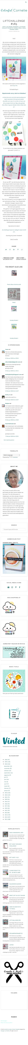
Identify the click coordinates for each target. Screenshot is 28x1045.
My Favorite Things (11, 28)
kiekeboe (16, 26)
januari (6, 790)
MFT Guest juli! (14, 857)
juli (5, 777)
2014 (6, 812)
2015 (6, 810)
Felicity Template (15, 1029)
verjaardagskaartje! (16, 933)
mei (5, 781)
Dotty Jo (7, 394)
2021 (6, 797)
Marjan (7, 403)
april (5, 784)
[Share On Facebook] (10, 249)
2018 (6, 804)
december (7, 766)
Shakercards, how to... (11, 543)
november (7, 768)
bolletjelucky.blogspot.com (13, 374)
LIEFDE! (11, 945)
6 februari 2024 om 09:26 (12, 358)
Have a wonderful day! (16, 832)
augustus (6, 775)
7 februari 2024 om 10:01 (12, 436)
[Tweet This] (6, 249)
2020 (6, 799)
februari (6, 788)
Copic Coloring (7, 26)
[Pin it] (18, 249)
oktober (6, 770)
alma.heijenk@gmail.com (12, 362)
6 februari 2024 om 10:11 (12, 371)
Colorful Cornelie (8, 1029)
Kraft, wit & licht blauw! (17, 895)
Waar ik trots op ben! (6, 1022)
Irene (6, 349)
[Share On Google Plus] (14, 249)
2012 (6, 817)
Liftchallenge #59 (15, 920)
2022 (6, 795)
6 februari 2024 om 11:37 (12, 391)
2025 (6, 761)
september (7, 773)
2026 (6, 759)
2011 (6, 819)
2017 (6, 806)
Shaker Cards (14, 29)
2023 (6, 792)
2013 (6, 815)
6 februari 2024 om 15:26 (12, 420)
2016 (6, 808)
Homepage (4, 1020)
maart (6, 786)
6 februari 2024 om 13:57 (12, 399)
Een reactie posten (9, 440)
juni (5, 779)
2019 (6, 801)
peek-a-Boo (22, 28)
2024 (6, 764)
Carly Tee (14, 85)
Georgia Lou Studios (5, 1030)
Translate (15, 457)
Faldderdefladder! (15, 884)
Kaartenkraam (9, 423)
